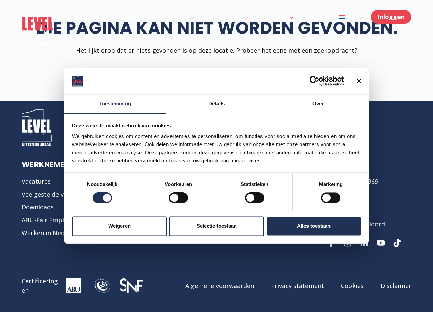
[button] (351, 17)
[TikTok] (397, 243)
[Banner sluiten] (359, 81)
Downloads (38, 207)
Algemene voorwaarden (219, 286)
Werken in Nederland (52, 233)
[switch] (178, 198)
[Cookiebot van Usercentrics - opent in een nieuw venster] (314, 81)
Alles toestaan (314, 226)
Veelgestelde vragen (51, 194)
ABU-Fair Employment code (62, 220)
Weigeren (119, 226)
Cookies (352, 286)
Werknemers (48, 164)
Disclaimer (396, 286)
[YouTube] (381, 243)
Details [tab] (216, 103)
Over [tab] (318, 103)
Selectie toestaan (217, 226)
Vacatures (36, 181)
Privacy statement (297, 286)
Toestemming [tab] (115, 103)
